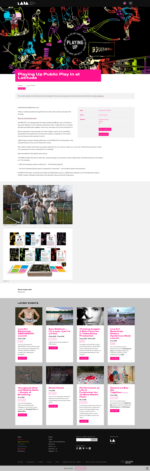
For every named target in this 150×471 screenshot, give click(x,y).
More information (105, 129)
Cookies (41, 462)
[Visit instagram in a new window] (77, 448)
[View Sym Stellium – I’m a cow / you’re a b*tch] (59, 316)
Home (19, 437)
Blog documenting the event (27, 118)
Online (82, 341)
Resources (22, 449)
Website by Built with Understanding (96, 462)
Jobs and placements (57, 442)
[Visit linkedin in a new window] (90, 448)
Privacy (49, 462)
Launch (20, 341)
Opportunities (23, 442)
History (52, 444)
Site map (20, 462)
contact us (100, 96)
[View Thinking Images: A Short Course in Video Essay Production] (90, 316)
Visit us (52, 446)
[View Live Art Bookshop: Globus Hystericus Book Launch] (121, 316)
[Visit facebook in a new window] (80, 448)
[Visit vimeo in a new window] (83, 448)
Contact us (53, 449)
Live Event (31, 85)
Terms (57, 462)
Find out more (80, 468)
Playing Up (21, 88)
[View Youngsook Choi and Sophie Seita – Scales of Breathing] (28, 375)
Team (50, 439)
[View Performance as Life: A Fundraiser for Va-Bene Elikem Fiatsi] (90, 375)
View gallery (104, 134)
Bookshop (21, 451)
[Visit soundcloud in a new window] (87, 448)
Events (20, 85)
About (51, 437)
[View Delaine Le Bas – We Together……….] (121, 375)
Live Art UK (112, 443)
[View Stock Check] (59, 375)
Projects (21, 444)
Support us (53, 451)
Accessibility (31, 462)
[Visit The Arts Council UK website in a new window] (121, 461)
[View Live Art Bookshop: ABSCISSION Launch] (28, 316)
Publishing (22, 446)
